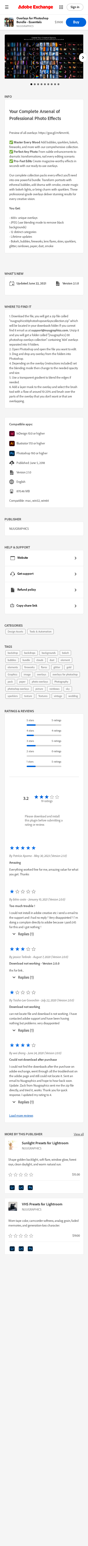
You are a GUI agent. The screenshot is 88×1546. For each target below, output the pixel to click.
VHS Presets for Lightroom (42, 1204)
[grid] (44, 582)
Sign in (75, 7)
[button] (7, 7)
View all (79, 1134)
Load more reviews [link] (21, 1115)
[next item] (83, 57)
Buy (76, 22)
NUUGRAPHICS (32, 1148)
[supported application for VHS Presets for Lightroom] (12, 1249)
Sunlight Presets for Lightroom (45, 1143)
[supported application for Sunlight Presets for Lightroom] (12, 1188)
